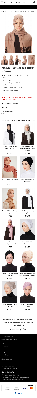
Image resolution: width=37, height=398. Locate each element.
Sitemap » (4, 107)
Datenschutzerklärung (9, 368)
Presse (3, 351)
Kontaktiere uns (6, 349)
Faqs (3, 364)
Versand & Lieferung (8, 366)
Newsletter (5, 355)
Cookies (4, 353)
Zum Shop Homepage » (9, 103)
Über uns (4, 347)
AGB (2, 362)
